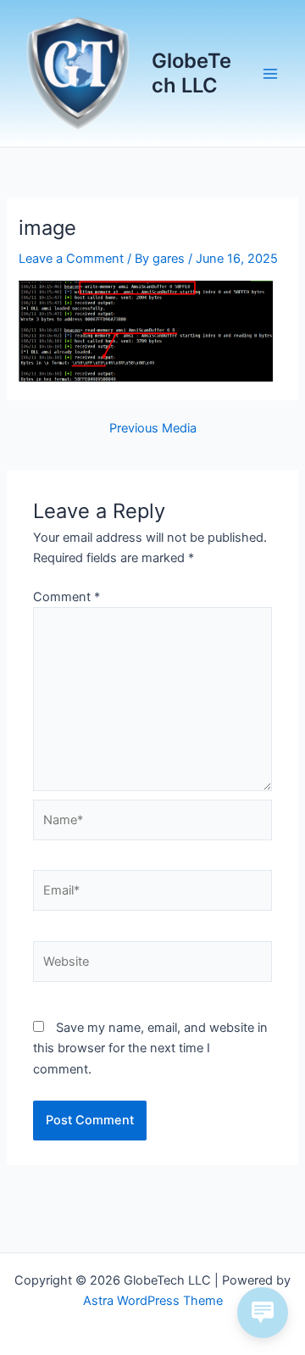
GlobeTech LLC (191, 72)
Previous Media (153, 428)
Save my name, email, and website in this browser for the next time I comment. (150, 1048)
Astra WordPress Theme (153, 1300)
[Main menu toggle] (270, 74)
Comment (66, 597)
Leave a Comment (71, 258)
